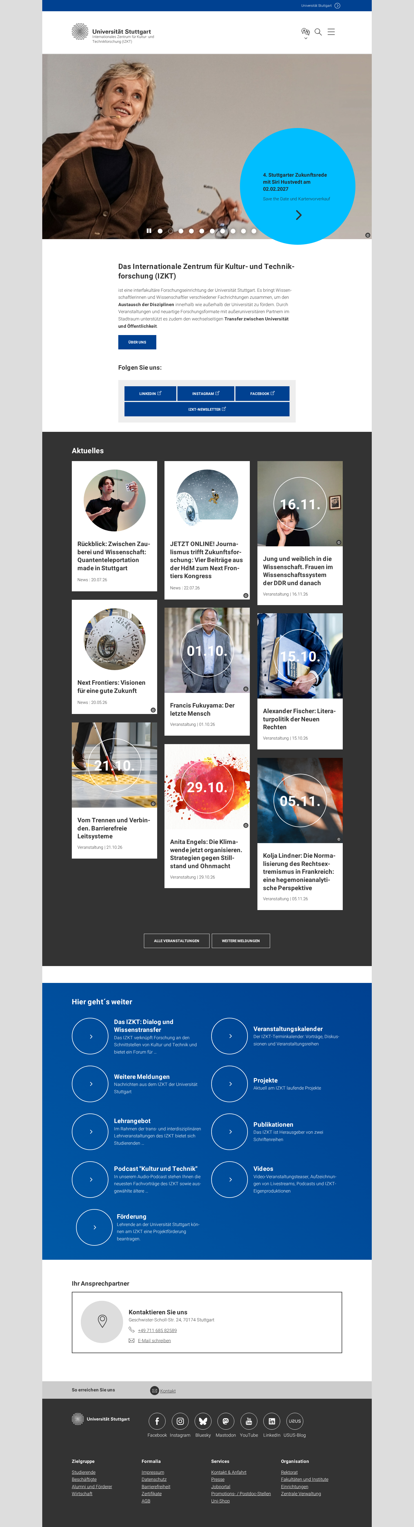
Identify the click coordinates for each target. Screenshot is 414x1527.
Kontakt (168, 1391)
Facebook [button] (259, 393)
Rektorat (289, 1472)
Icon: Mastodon (225, 1421)
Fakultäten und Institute (304, 1479)
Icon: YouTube (249, 1421)
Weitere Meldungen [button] (241, 940)
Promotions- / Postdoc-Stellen (241, 1493)
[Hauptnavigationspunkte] (331, 31)
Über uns (137, 342)
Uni (316, 5)
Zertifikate (152, 1493)
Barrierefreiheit (156, 1486)
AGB (146, 1501)
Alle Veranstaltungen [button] (176, 940)
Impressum (153, 1472)
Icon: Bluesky (203, 1421)
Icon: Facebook (157, 1421)
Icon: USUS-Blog (294, 1421)
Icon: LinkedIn (271, 1421)
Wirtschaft (82, 1493)
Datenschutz (154, 1479)
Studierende (83, 1472)
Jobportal (220, 1486)
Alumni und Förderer (92, 1486)
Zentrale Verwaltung (301, 1493)
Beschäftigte (84, 1479)
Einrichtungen (294, 1486)
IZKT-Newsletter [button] (204, 409)
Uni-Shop (220, 1501)
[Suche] (318, 31)
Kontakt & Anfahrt (228, 1472)
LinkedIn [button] (147, 393)
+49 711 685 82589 (157, 1330)
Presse (217, 1479)
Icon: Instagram (180, 1421)
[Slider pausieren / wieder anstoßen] (149, 231)
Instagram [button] (203, 393)
